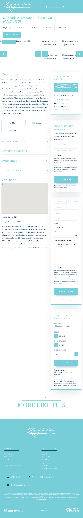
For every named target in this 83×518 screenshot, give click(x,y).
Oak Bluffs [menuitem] (45, 466)
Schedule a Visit (72, 201)
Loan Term (58, 323)
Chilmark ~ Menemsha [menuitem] (48, 457)
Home (3, 248)
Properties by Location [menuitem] (10, 463)
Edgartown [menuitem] (45, 463)
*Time (56, 232)
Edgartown (22, 248)
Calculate (66, 363)
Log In (49, 7)
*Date (56, 223)
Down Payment (60, 341)
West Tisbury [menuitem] (45, 460)
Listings (9, 248)
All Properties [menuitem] (8, 457)
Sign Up (56, 7)
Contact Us (57, 109)
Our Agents (65, 109)
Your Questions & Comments (63, 240)
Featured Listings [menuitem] (9, 454)
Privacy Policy (58, 171)
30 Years (59, 326)
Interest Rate (60, 350)
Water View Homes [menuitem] (9, 460)
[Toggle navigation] (77, 7)
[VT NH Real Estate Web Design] (72, 510)
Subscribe (66, 179)
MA (15, 248)
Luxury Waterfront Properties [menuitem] (12, 466)
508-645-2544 (67, 7)
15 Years (68, 326)
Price (56, 332)
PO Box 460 (45, 477)
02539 (30, 248)
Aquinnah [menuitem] (44, 454)
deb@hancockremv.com (20, 485)
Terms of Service (65, 300)
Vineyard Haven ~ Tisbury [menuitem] (49, 469)
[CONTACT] (12, 35)
